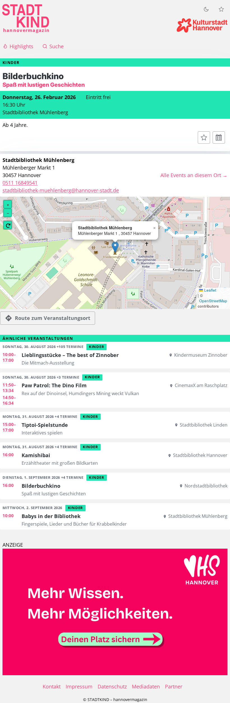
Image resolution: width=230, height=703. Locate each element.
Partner (173, 686)
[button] (115, 247)
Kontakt (52, 686)
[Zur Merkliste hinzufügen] (204, 137)
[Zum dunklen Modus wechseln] (206, 9)
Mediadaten (146, 686)
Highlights (21, 46)
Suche (56, 46)
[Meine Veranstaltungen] (221, 9)
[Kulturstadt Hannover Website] (202, 25)
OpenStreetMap (213, 300)
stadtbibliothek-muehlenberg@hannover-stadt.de (61, 190)
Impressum (79, 686)
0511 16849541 (20, 182)
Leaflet (209, 290)
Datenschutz (112, 686)
